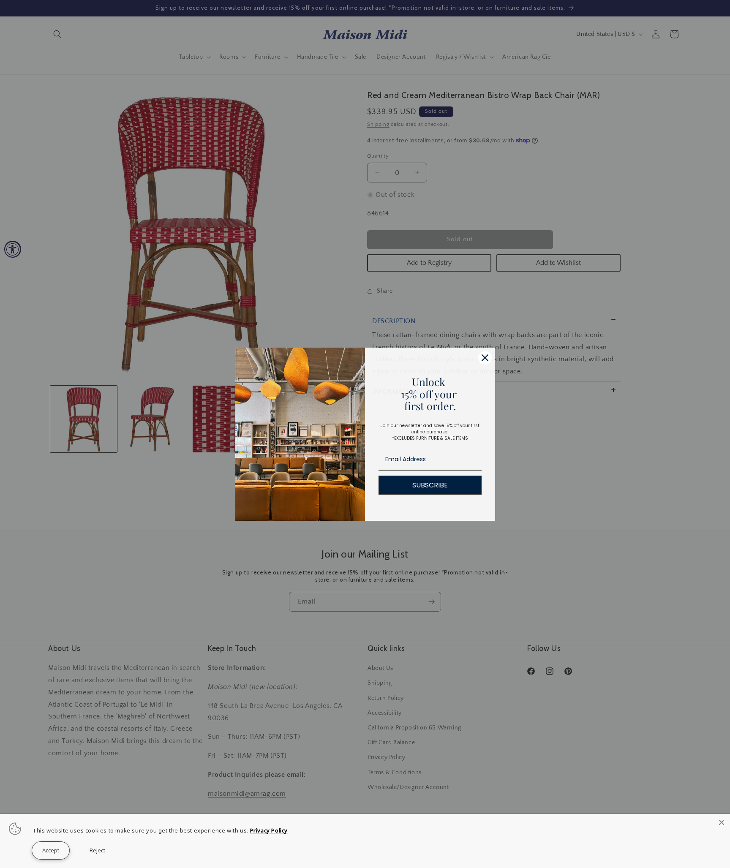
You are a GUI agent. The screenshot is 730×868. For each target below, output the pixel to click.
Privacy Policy (269, 830)
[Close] (721, 822)
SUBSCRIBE (430, 485)
